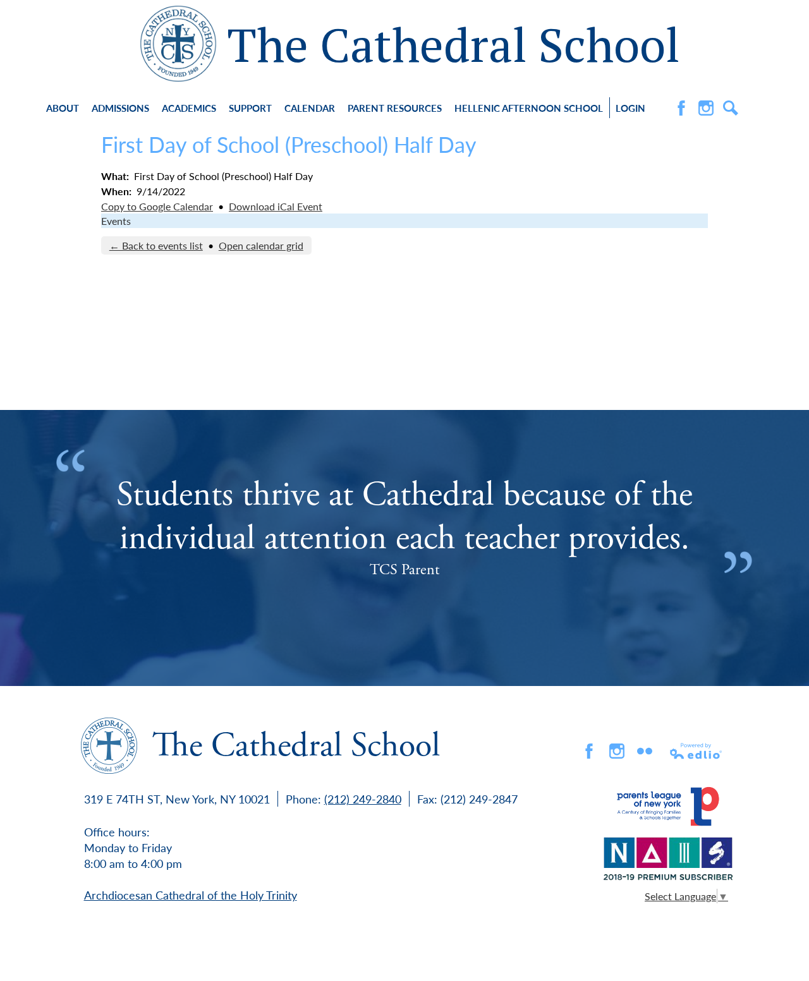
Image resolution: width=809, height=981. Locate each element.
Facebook (681, 108)
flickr (644, 751)
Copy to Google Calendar (157, 206)
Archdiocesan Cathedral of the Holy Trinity (190, 895)
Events (116, 221)
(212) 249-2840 (362, 799)
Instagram (706, 108)
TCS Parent (404, 569)
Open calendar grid (261, 245)
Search (730, 108)
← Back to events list (156, 245)
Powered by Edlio (696, 751)
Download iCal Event (275, 206)
